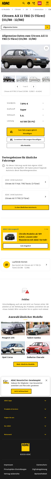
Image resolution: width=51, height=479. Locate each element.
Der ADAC (7, 426)
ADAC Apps (8, 401)
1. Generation (38, 9)
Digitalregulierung (39, 469)
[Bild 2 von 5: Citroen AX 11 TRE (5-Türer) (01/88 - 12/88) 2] (22, 78)
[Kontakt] (33, 3)
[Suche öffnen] (24, 3)
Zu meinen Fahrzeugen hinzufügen (27, 139)
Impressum (8, 465)
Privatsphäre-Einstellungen (15, 469)
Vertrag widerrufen (11, 474)
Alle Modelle (25, 145)
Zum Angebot (25, 246)
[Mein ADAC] (28, 3)
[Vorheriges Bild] (17, 86)
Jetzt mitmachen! (21, 391)
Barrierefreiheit (41, 474)
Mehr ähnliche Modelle (26, 364)
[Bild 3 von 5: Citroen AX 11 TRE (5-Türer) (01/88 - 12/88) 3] (35, 78)
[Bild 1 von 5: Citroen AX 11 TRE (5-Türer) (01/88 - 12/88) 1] (9, 78)
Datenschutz (42, 465)
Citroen (18, 9)
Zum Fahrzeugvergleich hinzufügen (27, 132)
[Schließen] (46, 380)
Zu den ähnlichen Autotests (26, 207)
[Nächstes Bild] (33, 86)
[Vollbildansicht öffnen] (46, 48)
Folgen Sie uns (9, 417)
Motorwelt (8, 434)
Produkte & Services (11, 409)
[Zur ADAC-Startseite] (6, 3)
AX (27, 9)
